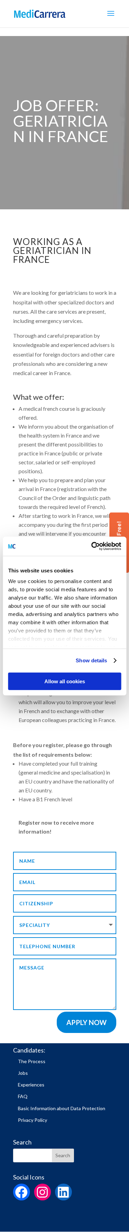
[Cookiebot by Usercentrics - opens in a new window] (92, 546)
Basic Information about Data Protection (61, 1108)
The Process (31, 1061)
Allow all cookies (64, 681)
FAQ (23, 1096)
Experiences (31, 1085)
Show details (91, 660)
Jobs (23, 1073)
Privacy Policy (32, 1120)
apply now (86, 1022)
